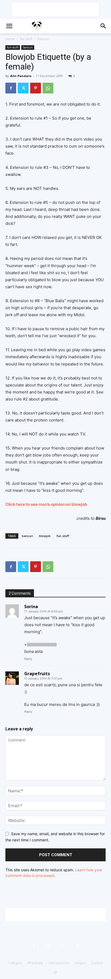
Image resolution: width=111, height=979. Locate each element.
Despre (80, 963)
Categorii (15, 963)
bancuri (43, 39)
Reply (28, 659)
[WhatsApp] (48, 88)
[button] (9, 26)
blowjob (45, 536)
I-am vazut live (59, 963)
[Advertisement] (55, 9)
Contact (97, 963)
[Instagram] (62, 945)
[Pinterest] (35, 88)
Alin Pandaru (21, 76)
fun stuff (26, 39)
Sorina (31, 606)
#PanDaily (35, 963)
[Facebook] (10, 88)
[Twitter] (23, 88)
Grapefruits (37, 673)
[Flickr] (48, 945)
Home (10, 39)
